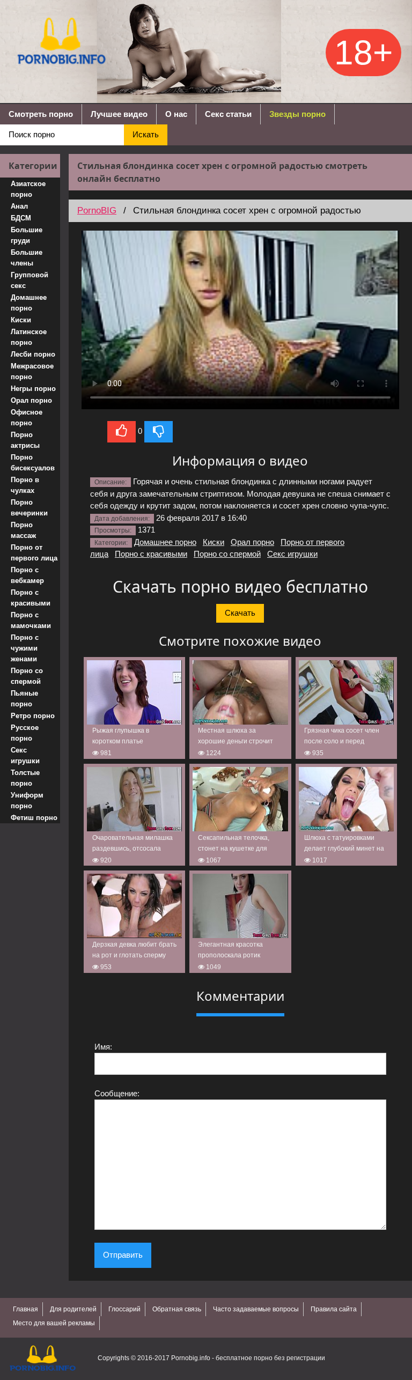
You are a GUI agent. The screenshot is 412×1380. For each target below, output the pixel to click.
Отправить (123, 1254)
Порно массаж (23, 530)
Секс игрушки (25, 755)
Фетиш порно (34, 818)
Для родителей (73, 1309)
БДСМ (21, 218)
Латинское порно (29, 337)
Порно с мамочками (31, 620)
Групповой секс (29, 280)
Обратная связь (176, 1309)
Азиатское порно (28, 189)
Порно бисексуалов (33, 462)
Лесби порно (33, 354)
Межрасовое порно (32, 371)
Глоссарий (124, 1309)
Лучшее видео (119, 114)
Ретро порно (33, 716)
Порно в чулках (25, 485)
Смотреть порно (41, 114)
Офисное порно (26, 417)
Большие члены (26, 257)
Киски (21, 320)
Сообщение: (116, 1093)
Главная (25, 1309)
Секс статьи (228, 114)
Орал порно (31, 400)
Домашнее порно (29, 302)
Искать (146, 134)
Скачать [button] (240, 612)
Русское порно (25, 733)
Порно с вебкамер (27, 575)
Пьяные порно (24, 698)
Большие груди (26, 235)
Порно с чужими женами (25, 648)
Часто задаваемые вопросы (256, 1309)
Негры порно (33, 389)
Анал (19, 206)
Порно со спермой (27, 676)
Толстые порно (25, 778)
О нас (176, 114)
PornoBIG (96, 210)
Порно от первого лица (34, 552)
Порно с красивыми (30, 597)
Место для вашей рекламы (54, 1323)
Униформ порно (27, 800)
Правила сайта (334, 1309)
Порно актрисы (25, 440)
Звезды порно (297, 114)
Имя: (103, 1046)
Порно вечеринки (29, 507)
